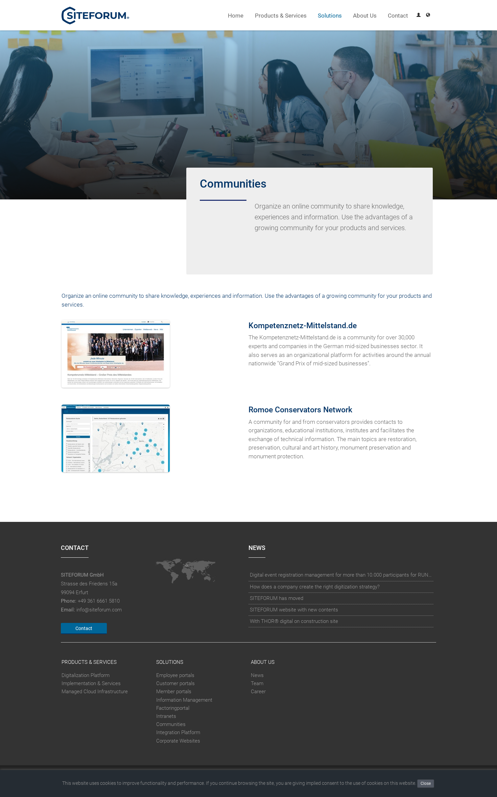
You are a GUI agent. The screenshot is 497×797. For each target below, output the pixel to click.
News (257, 675)
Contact (398, 16)
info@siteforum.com (99, 610)
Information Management (184, 700)
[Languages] (428, 15)
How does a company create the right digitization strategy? (315, 587)
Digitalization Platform (86, 675)
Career (258, 692)
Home (235, 16)
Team (257, 683)
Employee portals (175, 675)
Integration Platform (178, 733)
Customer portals (175, 683)
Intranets (166, 716)
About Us (365, 16)
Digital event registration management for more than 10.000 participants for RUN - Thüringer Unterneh (341, 575)
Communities (171, 724)
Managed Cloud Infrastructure (95, 692)
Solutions (330, 16)
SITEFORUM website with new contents (294, 610)
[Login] (418, 15)
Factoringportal (172, 708)
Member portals (173, 692)
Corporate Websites (178, 741)
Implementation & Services (91, 683)
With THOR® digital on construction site (294, 621)
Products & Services (281, 16)
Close (426, 783)
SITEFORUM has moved (276, 598)
